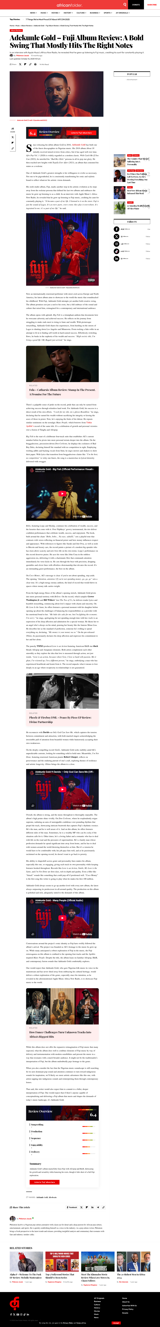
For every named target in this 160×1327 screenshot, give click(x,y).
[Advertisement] (80, 1324)
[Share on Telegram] (97, 1207)
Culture (136, 155)
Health (130, 202)
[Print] (35, 64)
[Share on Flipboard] (25, 64)
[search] (124, 4)
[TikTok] (24, 1314)
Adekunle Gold (79, 144)
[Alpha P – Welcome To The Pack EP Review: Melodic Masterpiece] (26, 1262)
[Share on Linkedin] (92, 1207)
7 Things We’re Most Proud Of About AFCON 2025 (48, 19)
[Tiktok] (132, 251)
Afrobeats (53, 1197)
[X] (132, 236)
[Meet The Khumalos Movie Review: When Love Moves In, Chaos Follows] (98, 1262)
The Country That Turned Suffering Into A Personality (138, 162)
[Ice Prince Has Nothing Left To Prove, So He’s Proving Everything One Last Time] (119, 175)
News (130, 155)
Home (12, 26)
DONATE (136, 5)
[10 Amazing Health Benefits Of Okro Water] (119, 207)
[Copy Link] (30, 64)
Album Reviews (26, 26)
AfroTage (131, 170)
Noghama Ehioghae (54, 1282)
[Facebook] (132, 229)
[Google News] (18, 1314)
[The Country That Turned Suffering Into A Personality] (119, 160)
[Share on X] (20, 64)
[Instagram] (132, 244)
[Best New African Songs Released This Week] (119, 192)
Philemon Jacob (22, 55)
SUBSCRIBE (152, 5)
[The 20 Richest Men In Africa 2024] (133, 1262)
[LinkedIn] (132, 258)
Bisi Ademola (123, 1282)
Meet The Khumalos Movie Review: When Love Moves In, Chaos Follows (95, 1277)
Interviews (139, 170)
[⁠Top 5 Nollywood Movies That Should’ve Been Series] (62, 1262)
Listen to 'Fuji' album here (81, 133)
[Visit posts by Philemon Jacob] (11, 55)
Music (18, 26)
